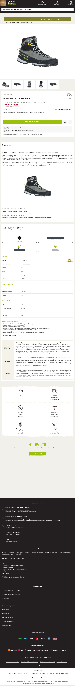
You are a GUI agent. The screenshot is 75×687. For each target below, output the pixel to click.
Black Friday (27, 673)
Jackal (10, 211)
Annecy (4, 558)
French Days (35, 673)
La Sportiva (7, 94)
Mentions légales (37, 665)
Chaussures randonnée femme (43, 217)
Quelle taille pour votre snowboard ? (31, 683)
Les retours (5, 602)
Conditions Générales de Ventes (29, 662)
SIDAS (22, 112)
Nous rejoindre (6, 625)
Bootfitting (5, 613)
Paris (24, 558)
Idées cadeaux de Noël (62, 673)
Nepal (15, 211)
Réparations (5, 609)
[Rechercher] (72, 8)
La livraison (5, 598)
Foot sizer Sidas (25, 264)
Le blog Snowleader (8, 621)
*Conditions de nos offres (12, 662)
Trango (20, 211)
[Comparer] (70, 122)
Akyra (25, 211)
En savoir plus (38, 134)
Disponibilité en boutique (65, 109)
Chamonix (12, 558)
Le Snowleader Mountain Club (11, 594)
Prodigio (4, 211)
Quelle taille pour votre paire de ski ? (16, 681)
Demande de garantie (8, 606)
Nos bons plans (12, 673)
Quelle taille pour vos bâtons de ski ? (60, 681)
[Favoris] (65, 122)
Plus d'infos (5, 573)
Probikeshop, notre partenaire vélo (13, 577)
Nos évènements (7, 617)
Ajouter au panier (32, 122)
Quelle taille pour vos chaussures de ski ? (38, 681)
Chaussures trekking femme (12, 22)
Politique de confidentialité (47, 662)
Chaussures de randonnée (26, 217)
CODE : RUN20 (48, 19)
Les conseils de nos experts (11, 590)
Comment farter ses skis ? (48, 683)
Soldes (20, 673)
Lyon (18, 558)
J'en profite (59, 19)
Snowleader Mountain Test (47, 673)
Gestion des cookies (62, 662)
